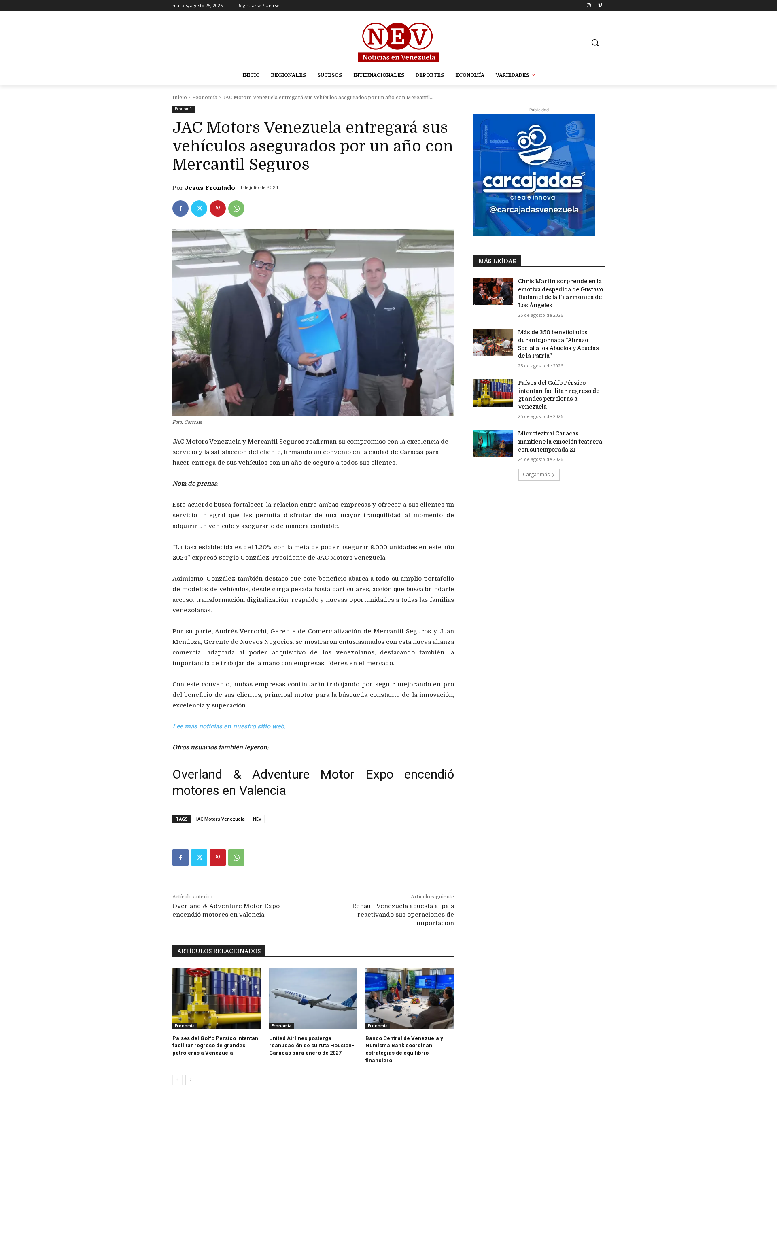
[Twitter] (199, 208)
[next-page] (190, 1080)
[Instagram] (588, 6)
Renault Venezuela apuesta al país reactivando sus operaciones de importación (403, 914)
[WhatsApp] (236, 208)
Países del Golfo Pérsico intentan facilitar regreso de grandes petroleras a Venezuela (215, 1045)
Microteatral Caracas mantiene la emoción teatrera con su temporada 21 (560, 441)
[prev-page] (177, 1080)
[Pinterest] (218, 208)
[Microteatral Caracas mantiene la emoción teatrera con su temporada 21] (493, 443)
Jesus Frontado (210, 187)
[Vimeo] (600, 6)
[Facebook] (180, 208)
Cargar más (536, 474)
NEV (257, 819)
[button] (595, 42)
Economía (204, 97)
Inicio (179, 97)
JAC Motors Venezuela (220, 819)
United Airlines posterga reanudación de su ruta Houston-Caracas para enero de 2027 (311, 1045)
